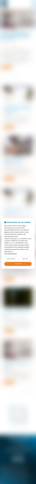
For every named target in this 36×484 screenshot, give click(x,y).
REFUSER (25, 259)
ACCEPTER (18, 264)
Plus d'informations (10, 254)
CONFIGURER (11, 259)
